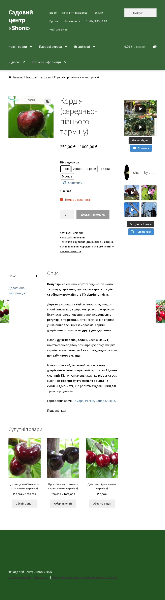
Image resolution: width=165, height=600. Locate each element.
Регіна (89, 401)
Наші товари (17, 47)
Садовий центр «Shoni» (20, 20)
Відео (53, 12)
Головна (18, 77)
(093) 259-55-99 (58, 29)
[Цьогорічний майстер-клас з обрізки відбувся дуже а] (149, 209)
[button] (47, 101)
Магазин (31, 77)
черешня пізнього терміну (97, 246)
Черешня (45, 77)
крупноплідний (83, 242)
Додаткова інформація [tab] (16, 290)
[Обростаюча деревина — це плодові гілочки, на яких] (131, 209)
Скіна (111, 401)
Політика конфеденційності (28, 577)
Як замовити (72, 21)
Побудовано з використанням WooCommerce (84, 577)
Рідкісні (14, 62)
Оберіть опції (24, 503)
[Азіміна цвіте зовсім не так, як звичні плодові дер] (131, 192)
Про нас (54, 21)
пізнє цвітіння (103, 242)
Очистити (75, 183)
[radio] (65, 169)
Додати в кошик (93, 214)
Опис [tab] (12, 276)
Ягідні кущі (82, 47)
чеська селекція (70, 251)
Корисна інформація (46, 62)
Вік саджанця (69, 162)
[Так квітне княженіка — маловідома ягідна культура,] (149, 192)
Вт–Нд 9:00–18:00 (96, 21)
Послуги (98, 12)
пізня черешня (69, 246)
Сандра (101, 401)
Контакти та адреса (75, 12)
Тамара (78, 401)
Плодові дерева (50, 47)
